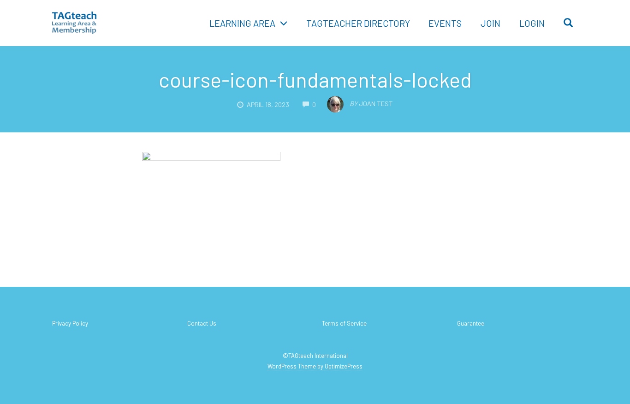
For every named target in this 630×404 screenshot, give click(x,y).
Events (445, 23)
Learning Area (242, 23)
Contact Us (201, 323)
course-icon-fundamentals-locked (315, 79)
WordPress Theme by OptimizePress (315, 366)
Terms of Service (344, 323)
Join (490, 23)
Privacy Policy (70, 323)
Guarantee (470, 323)
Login (532, 23)
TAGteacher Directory (358, 23)
